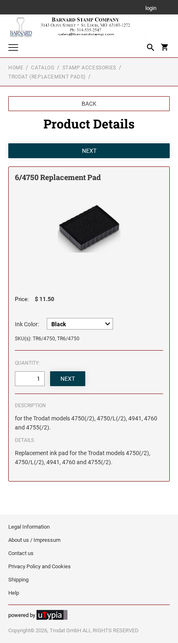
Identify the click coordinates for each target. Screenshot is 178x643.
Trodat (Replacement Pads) (47, 77)
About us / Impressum (34, 540)
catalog (42, 68)
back (89, 103)
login (150, 8)
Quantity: (27, 363)
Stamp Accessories (89, 68)
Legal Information (29, 527)
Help (13, 593)
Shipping (18, 580)
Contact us (21, 553)
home (15, 68)
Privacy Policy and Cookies (39, 566)
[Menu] (13, 48)
